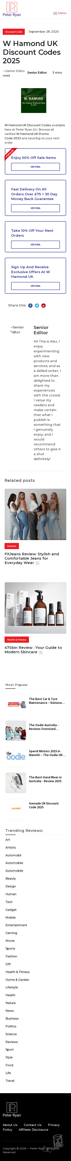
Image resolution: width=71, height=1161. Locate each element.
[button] (59, 13)
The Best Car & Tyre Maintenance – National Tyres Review (46, 703)
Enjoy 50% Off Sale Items (33, 158)
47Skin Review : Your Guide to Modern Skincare (33, 649)
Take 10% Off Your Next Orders (32, 233)
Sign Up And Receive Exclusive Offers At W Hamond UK (30, 272)
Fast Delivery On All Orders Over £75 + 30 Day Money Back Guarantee (34, 194)
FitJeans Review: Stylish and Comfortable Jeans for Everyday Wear (32, 558)
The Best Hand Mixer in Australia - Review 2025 (45, 779)
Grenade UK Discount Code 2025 (44, 805)
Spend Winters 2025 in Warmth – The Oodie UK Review (45, 755)
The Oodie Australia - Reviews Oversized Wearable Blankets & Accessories (44, 731)
